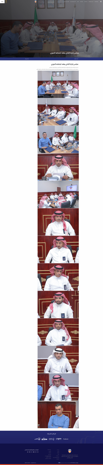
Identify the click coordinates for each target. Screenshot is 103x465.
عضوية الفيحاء (96, 1)
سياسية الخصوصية (33, 462)
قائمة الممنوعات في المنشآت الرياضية (48, 456)
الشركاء (50, 452)
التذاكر (78, 1)
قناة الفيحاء (81, 1)
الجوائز (58, 452)
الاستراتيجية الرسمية (73, 1)
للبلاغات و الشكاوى (66, 1)
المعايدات (57, 459)
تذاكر (58, 454)
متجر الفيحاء (85, 1)
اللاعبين (50, 451)
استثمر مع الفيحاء (91, 1)
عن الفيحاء (57, 455)
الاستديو (49, 454)
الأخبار (58, 451)
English (2, 1)
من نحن (58, 449)
